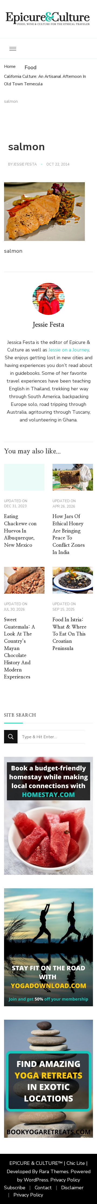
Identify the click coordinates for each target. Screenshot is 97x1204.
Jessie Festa (25, 164)
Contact (43, 1187)
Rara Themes (53, 1171)
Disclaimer (72, 1187)
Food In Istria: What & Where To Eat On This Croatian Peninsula (69, 634)
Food (31, 67)
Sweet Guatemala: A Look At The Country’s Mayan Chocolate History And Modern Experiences (19, 649)
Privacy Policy (65, 1180)
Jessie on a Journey (68, 350)
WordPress (36, 1180)
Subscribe (14, 1187)
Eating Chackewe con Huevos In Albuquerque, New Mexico (20, 531)
